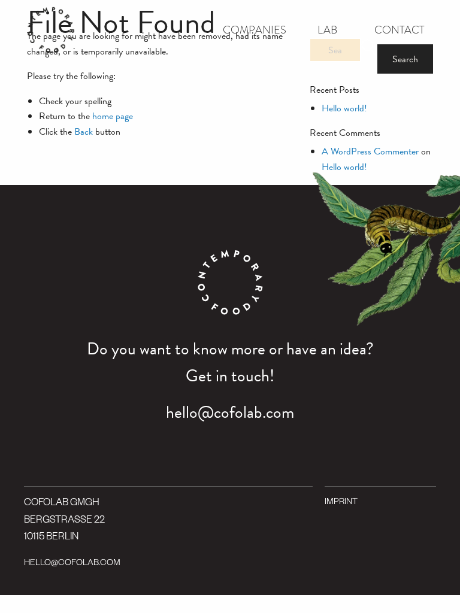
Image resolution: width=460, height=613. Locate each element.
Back (83, 132)
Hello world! (344, 108)
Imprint (341, 503)
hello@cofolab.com (230, 412)
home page (112, 116)
